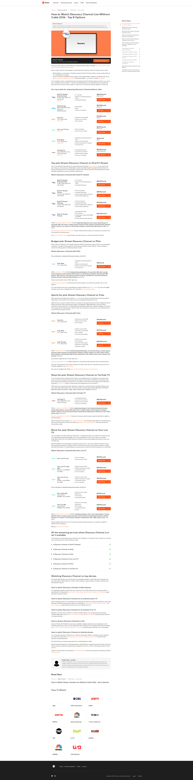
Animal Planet (90, 226)
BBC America (98, 226)
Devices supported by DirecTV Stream (62, 230)
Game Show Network (101, 275)
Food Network (89, 275)
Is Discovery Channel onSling (129, 52)
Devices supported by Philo (59, 283)
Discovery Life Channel (66, 275)
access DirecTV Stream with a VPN (65, 78)
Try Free (100, 121)
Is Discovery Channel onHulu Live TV (129, 57)
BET (62, 224)
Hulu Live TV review (62, 526)
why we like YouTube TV (77, 420)
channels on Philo (60, 272)
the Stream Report (79, 650)
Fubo (52, 67)
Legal (134, 776)
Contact (84, 766)
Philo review (93, 287)
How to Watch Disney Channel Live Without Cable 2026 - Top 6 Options (80, 682)
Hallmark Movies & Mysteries (78, 272)
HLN (91, 222)
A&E (56, 224)
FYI (70, 226)
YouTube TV (58, 67)
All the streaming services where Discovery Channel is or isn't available (130, 44)
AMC (59, 224)
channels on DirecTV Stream (63, 222)
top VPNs (101, 78)
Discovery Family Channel (86, 224)
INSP (73, 273)
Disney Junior (97, 354)
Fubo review (69, 366)
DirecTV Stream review (60, 235)
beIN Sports (81, 354)
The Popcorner (55, 652)
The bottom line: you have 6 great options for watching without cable (131, 70)
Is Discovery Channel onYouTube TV (128, 62)
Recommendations (70, 766)
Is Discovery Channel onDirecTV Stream (128, 49)
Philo (104, 65)
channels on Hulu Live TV (62, 514)
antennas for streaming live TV (87, 422)
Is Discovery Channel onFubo (129, 54)
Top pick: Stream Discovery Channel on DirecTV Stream (131, 24)
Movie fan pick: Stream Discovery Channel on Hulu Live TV (130, 39)
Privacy (140, 776)
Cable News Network (83, 222)
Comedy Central (73, 224)
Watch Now (101, 99)
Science (67, 226)
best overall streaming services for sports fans (83, 369)
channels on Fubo (60, 350)
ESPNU (53, 226)
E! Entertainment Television (102, 224)
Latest (61, 766)
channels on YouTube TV (62, 408)
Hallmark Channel (56, 277)
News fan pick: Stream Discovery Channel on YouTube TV (130, 35)
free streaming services (88, 289)
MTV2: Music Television (78, 226)
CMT (104, 226)
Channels (53, 10)
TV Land (90, 272)
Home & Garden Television (70, 277)
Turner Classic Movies (99, 222)
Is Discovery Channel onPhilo (129, 60)
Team (78, 766)
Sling (107, 65)
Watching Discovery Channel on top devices (131, 66)
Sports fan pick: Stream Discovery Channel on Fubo (130, 32)
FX (63, 226)
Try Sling (100, 110)
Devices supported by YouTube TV (61, 416)
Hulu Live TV (98, 65)
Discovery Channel (79, 275)
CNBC (91, 354)
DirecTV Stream (68, 67)
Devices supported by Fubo (59, 361)
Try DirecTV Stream (100, 60)
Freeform (59, 226)
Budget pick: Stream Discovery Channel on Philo (130, 28)
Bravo (66, 224)
